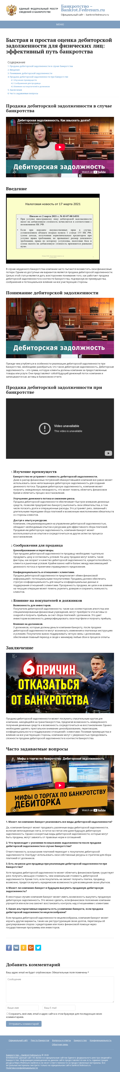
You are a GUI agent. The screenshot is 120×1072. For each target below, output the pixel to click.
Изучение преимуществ (25, 80)
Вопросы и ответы (61, 1040)
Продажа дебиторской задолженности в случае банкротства (41, 66)
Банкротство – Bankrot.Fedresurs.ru (83, 8)
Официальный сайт (18, 1040)
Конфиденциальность (101, 1040)
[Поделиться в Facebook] (9, 948)
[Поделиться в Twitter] (38, 948)
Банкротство (80, 1040)
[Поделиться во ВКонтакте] (16, 948)
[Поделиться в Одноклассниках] (23, 948)
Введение (15, 69)
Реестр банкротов (40, 1040)
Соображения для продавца (27, 83)
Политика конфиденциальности (22, 1067)
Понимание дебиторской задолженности (31, 73)
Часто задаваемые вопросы (24, 93)
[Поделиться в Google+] (31, 948)
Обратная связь (60, 1044)
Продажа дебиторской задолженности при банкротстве (39, 76)
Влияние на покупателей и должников (32, 86)
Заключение (16, 89)
